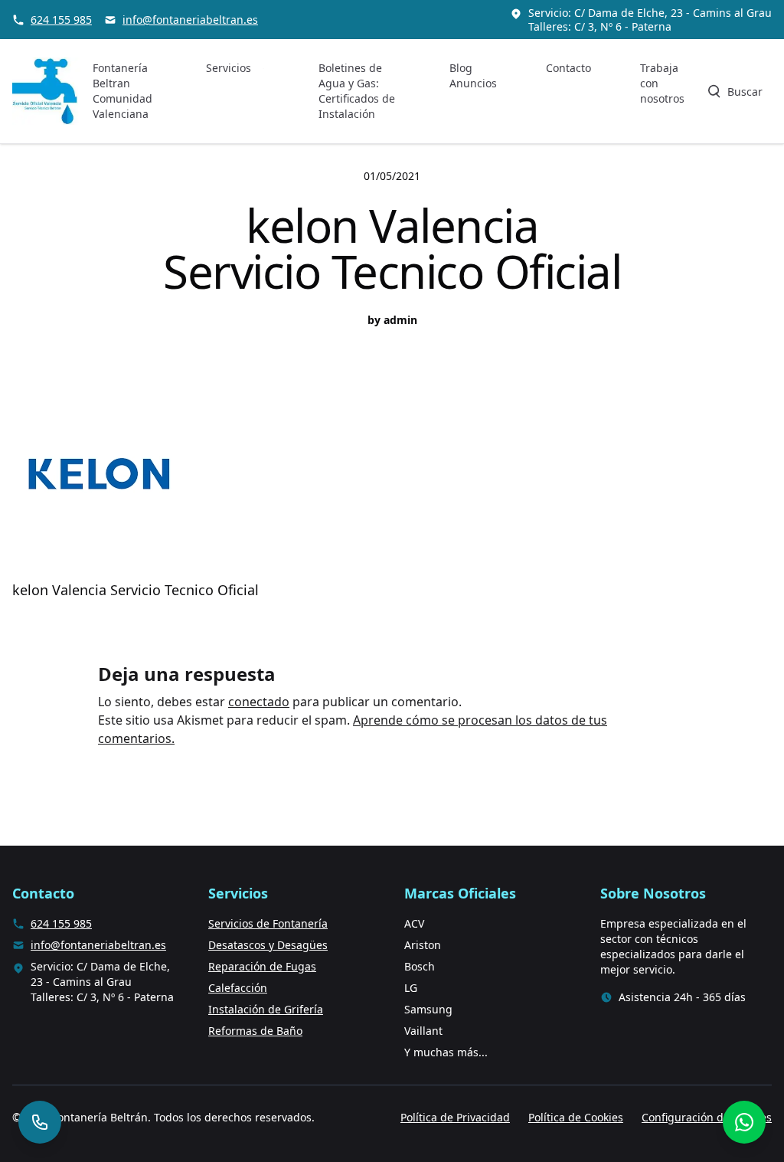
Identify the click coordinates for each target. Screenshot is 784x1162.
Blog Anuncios (473, 75)
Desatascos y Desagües (268, 945)
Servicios (228, 68)
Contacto (568, 68)
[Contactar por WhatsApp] (744, 1122)
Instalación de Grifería (265, 1009)
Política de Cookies (575, 1117)
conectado (258, 701)
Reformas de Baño (255, 1030)
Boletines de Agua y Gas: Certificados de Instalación (356, 91)
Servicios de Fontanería (268, 923)
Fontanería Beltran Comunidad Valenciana (122, 91)
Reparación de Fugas (262, 966)
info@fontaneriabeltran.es (190, 19)
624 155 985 (61, 19)
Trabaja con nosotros (662, 83)
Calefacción (237, 987)
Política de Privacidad (455, 1117)
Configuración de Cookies (707, 1117)
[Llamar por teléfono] (39, 1122)
